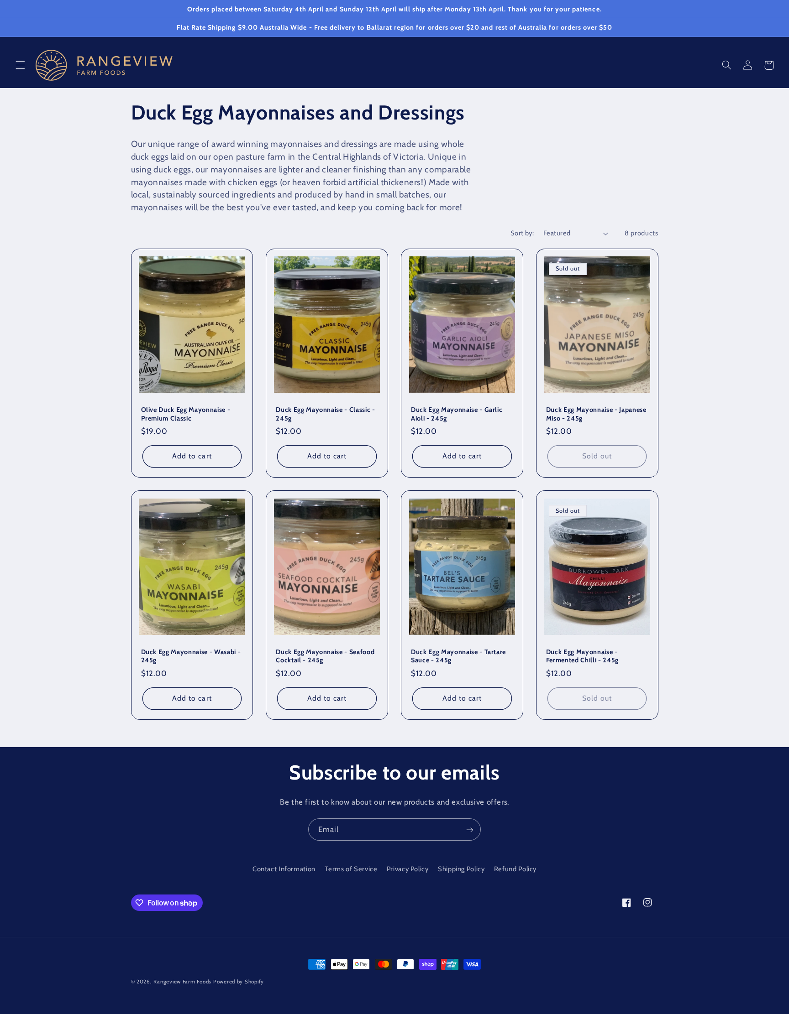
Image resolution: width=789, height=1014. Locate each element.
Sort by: (522, 233)
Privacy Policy (408, 869)
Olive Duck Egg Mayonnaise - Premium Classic (186, 414)
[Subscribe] (469, 829)
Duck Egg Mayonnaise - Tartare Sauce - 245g (458, 656)
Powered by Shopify (238, 981)
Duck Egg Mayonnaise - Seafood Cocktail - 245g (325, 656)
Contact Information (284, 869)
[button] (20, 65)
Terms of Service (351, 869)
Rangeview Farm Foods (182, 981)
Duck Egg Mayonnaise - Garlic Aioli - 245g (456, 414)
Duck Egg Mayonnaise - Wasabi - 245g (191, 656)
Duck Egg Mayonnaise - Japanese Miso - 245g (596, 414)
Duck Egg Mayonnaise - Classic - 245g (325, 414)
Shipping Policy (461, 869)
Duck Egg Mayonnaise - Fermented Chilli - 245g (582, 656)
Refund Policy (515, 869)
